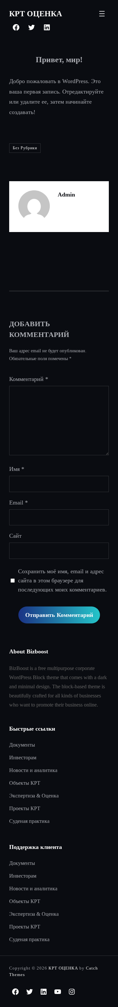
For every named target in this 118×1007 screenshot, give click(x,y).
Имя (16, 469)
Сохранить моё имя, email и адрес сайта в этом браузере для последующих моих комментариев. (62, 580)
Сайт (15, 536)
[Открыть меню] (102, 14)
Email (18, 502)
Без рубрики (25, 148)
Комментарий (28, 379)
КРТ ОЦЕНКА (35, 13)
